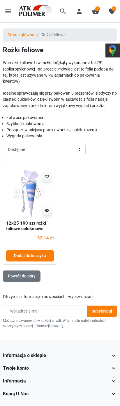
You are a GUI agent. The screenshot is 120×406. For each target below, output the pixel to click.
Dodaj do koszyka (30, 255)
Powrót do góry (22, 276)
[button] (63, 11)
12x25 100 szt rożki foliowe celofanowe (26, 226)
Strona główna (21, 35)
